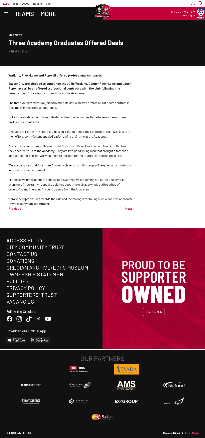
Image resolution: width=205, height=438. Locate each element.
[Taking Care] (78, 385)
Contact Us (21, 254)
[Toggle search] (201, 3)
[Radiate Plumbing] (102, 417)
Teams (24, 13)
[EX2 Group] (126, 401)
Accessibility (24, 240)
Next (128, 208)
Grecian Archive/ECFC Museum (47, 267)
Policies (17, 281)
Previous (14, 208)
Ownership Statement (36, 274)
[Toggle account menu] (193, 3)
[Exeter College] (174, 401)
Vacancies (20, 301)
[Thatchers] (31, 401)
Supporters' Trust (31, 295)
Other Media (192, 432)
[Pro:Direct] (31, 385)
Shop (49, 3)
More (48, 13)
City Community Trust (35, 247)
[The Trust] (78, 369)
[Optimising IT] (78, 401)
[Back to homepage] (102, 12)
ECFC (6, 3)
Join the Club (154, 312)
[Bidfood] (174, 385)
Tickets (38, 3)
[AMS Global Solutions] (126, 385)
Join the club (20, 3)
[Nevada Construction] (126, 369)
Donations (20, 261)
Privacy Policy (25, 288)
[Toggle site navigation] (5, 13)
